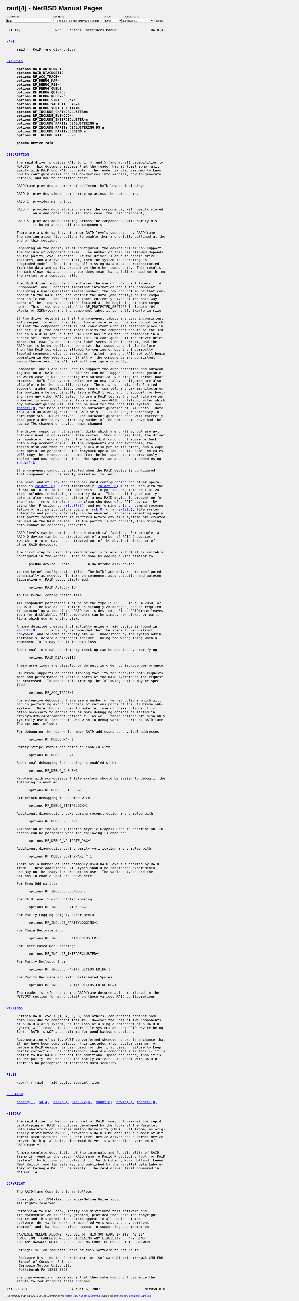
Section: (59, 17)
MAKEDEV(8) (82, 1102)
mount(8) (104, 1102)
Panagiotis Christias (139, 1295)
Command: (14, 17)
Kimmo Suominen (89, 1295)
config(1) (26, 1102)
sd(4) (44, 1102)
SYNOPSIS (15, 61)
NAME (11, 42)
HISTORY (14, 1114)
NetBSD (69, 1295)
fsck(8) (97, 509)
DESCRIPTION (18, 155)
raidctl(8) (27, 408)
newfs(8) (124, 509)
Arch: (109, 17)
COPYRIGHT (16, 1184)
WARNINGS (15, 1008)
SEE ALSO (15, 1094)
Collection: (131, 17)
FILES (12, 1075)
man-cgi (118, 1295)
